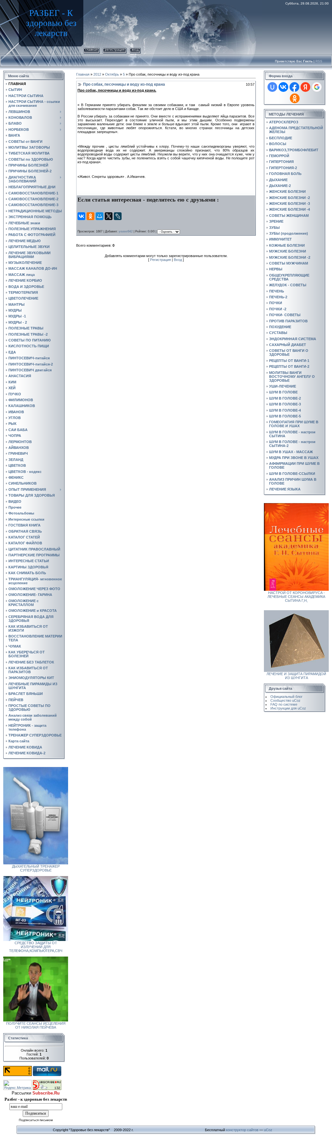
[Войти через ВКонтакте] (283, 87)
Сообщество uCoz (285, 700)
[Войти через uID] (272, 87)
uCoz (268, 1130)
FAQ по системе (283, 704)
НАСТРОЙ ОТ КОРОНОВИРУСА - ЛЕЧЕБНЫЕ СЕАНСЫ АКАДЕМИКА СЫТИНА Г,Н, (296, 596)
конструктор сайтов (242, 1130)
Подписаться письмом (36, 1120)
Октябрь (112, 74)
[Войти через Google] (317, 87)
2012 (97, 74)
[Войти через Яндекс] (305, 87)
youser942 (126, 231)
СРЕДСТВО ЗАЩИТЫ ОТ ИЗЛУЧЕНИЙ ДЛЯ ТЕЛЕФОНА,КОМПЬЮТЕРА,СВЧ (35, 947)
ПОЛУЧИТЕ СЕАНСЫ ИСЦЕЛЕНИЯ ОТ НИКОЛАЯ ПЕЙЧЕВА (35, 1025)
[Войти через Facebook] (294, 87)
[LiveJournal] (118, 216)
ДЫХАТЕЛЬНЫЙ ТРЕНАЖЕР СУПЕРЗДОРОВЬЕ (36, 868)
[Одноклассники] (90, 216)
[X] (109, 216)
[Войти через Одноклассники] (295, 98)
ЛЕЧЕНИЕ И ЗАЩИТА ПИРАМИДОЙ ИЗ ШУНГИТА (296, 676)
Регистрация (114, 49)
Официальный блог (286, 697)
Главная (91, 49)
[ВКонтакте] (81, 216)
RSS (318, 61)
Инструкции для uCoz (288, 708)
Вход (135, 49)
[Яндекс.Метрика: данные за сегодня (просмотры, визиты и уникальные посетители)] (17, 1085)
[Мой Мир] (99, 216)
